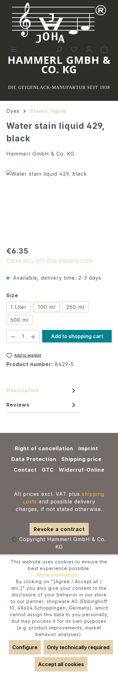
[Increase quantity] (33, 336)
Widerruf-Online (81, 470)
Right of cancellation (44, 448)
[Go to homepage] (59, 23)
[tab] (41, 391)
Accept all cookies (61, 664)
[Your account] (89, 49)
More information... (59, 575)
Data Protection (33, 459)
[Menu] (13, 49)
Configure (24, 647)
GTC (48, 470)
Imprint (88, 448)
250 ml (75, 307)
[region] (59, 205)
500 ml (19, 320)
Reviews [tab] (18, 405)
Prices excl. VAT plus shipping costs (49, 260)
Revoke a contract (59, 529)
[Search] (58, 49)
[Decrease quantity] (13, 336)
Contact (25, 470)
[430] (59, 205)
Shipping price (81, 459)
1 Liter (18, 307)
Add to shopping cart (77, 336)
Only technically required (78, 647)
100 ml (46, 307)
